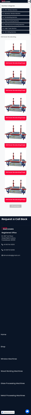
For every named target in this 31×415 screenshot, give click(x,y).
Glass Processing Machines (13, 383)
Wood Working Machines (12, 371)
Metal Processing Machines (13, 395)
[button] (29, 1)
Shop (3, 346)
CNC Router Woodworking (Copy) (15, 63)
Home (3, 334)
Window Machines (9, 359)
